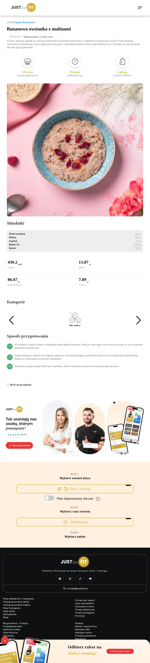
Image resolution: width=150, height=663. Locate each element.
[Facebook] (60, 579)
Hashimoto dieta (11, 629)
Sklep (6, 617)
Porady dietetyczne (85, 609)
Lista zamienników (84, 603)
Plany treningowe (11, 608)
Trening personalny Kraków (16, 605)
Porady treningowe (84, 612)
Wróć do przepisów (20, 384)
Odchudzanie (9, 614)
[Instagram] (70, 579)
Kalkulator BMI (82, 629)
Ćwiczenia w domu (84, 606)
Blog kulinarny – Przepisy (15, 623)
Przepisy (16, 22)
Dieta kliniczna (10, 632)
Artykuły (79, 623)
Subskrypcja (79, 522)
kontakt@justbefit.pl (77, 588)
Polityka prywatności (85, 635)
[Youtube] (90, 579)
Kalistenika (8, 635)
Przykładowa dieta (12, 626)
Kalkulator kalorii (83, 632)
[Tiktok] (80, 579)
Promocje (80, 615)
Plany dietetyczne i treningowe (18, 598)
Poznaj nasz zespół (85, 600)
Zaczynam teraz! (121, 651)
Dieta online (9, 611)
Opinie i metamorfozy (86, 626)
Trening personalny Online (16, 601)
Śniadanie (28, 22)
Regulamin (80, 638)
